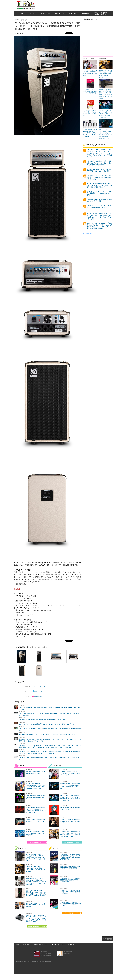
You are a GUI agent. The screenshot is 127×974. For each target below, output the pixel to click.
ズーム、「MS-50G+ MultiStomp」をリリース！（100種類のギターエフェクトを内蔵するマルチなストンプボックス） (99, 185)
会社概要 (71, 944)
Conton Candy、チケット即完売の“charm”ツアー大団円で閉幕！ (35, 820)
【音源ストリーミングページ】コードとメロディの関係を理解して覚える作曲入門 (70, 892)
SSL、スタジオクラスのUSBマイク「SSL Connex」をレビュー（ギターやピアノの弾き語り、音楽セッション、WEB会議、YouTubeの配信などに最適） (36, 918)
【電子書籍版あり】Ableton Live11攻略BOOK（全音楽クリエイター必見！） (70, 904)
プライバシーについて (58, 944)
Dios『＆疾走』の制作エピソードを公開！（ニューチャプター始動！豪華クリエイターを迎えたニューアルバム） (70, 798)
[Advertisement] (77, 4)
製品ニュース (38, 691)
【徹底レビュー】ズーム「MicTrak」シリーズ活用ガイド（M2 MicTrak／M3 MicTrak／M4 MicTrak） (36, 869)
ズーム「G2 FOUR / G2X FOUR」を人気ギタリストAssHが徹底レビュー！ (70, 821)
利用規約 (26, 944)
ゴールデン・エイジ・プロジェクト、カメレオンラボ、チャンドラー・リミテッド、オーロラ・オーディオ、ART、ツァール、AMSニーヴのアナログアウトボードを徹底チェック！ (99, 153)
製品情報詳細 (38, 696)
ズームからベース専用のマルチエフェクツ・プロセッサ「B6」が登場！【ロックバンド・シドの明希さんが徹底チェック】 (70, 834)
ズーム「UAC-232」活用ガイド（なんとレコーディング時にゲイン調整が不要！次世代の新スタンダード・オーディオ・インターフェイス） (35, 857)
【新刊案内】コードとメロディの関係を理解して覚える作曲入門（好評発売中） (70, 880)
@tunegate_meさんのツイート (91, 233)
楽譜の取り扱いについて (40, 944)
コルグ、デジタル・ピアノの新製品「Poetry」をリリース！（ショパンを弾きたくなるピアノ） (47, 724)
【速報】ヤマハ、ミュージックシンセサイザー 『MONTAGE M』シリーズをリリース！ (99, 207)
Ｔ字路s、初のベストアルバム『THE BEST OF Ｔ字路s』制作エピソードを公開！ (70, 773)
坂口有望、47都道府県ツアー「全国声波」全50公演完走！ (35, 772)
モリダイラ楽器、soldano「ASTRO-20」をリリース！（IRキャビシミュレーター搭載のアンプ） (47, 734)
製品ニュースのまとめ (38, 686)
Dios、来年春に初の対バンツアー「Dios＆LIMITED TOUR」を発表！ (36, 797)
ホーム (18, 944)
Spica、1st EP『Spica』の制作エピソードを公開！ (70, 808)
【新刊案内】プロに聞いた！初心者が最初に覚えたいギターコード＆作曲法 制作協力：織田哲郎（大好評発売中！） (70, 857)
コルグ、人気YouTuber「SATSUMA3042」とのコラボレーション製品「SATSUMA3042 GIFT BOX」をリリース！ (35, 786)
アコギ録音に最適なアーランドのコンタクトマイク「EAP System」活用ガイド (36, 905)
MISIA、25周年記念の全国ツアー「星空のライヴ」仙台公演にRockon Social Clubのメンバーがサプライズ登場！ (36, 810)
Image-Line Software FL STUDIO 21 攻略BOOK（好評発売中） (70, 867)
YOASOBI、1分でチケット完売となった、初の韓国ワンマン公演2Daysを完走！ (36, 833)
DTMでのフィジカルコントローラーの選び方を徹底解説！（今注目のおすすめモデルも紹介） (99, 193)
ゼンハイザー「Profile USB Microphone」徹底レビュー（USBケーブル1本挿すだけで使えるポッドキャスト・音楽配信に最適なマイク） (36, 894)
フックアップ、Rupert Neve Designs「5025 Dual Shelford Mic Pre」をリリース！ (43, 719)
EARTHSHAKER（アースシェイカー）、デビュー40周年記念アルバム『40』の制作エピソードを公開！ (70, 786)
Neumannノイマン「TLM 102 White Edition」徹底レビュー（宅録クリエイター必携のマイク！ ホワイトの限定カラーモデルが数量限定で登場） (36, 881)
